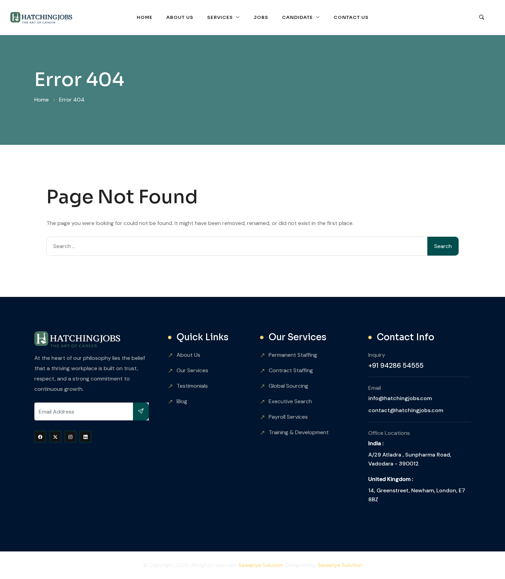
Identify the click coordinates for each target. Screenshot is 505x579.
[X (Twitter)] (55, 436)
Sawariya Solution (260, 565)
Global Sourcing (288, 385)
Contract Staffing (291, 370)
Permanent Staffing (293, 354)
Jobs (261, 17)
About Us (179, 17)
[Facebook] (40, 436)
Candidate (297, 17)
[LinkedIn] (85, 436)
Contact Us (351, 17)
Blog (182, 401)
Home (145, 17)
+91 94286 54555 (396, 365)
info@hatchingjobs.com (400, 398)
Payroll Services (288, 416)
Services (220, 17)
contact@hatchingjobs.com (405, 410)
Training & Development (299, 432)
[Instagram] (70, 436)
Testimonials (192, 385)
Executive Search (290, 401)
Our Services (192, 370)
